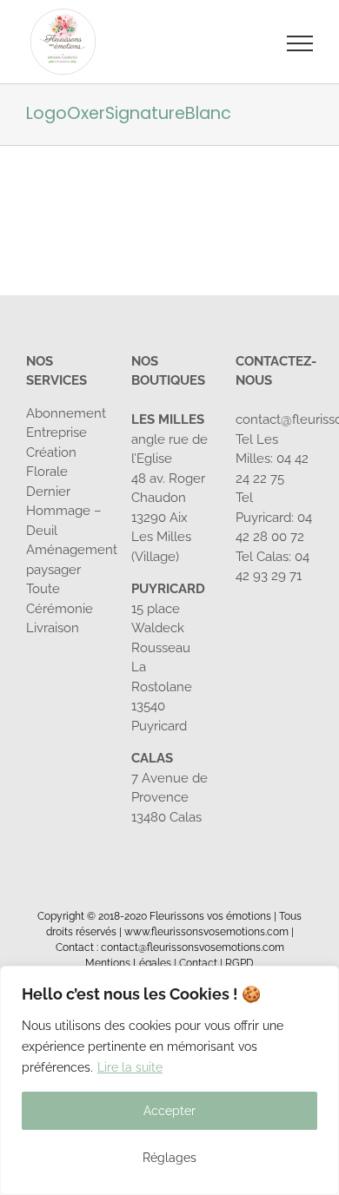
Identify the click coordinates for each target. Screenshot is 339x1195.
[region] (169, 1080)
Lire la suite (130, 1067)
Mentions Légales (128, 963)
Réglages (169, 1158)
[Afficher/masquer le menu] (300, 43)
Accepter (169, 1111)
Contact (198, 963)
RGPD (239, 963)
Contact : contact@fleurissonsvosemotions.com (170, 947)
